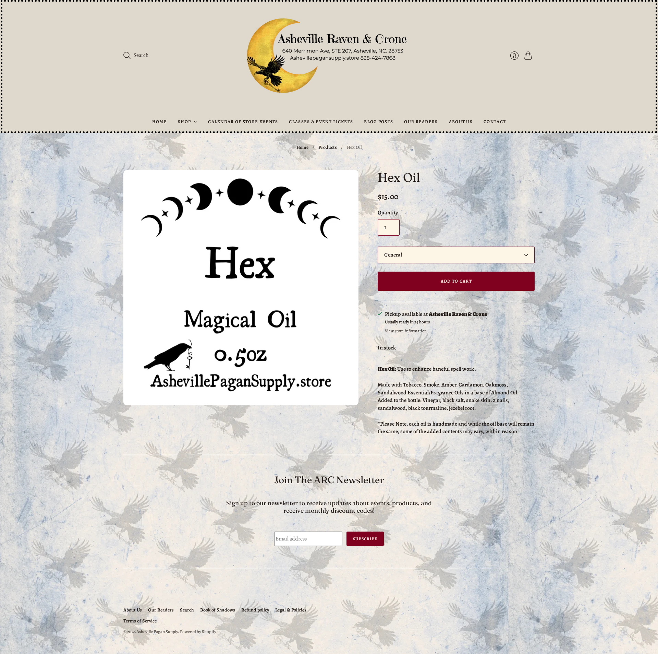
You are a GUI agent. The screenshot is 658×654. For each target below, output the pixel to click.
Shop (184, 121)
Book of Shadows (217, 610)
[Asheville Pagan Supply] (329, 57)
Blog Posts (378, 121)
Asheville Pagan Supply (157, 631)
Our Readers (421, 121)
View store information (406, 331)
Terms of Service (140, 621)
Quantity (388, 212)
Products (327, 147)
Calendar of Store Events (243, 121)
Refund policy (255, 610)
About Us (461, 121)
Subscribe (365, 539)
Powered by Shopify (198, 631)
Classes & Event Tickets (321, 121)
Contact (495, 121)
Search (187, 610)
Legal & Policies (290, 610)
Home (159, 121)
